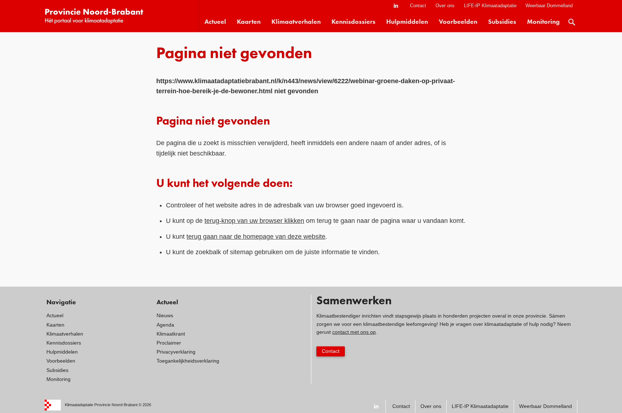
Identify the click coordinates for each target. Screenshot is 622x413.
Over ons (445, 5)
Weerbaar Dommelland (549, 5)
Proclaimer (169, 343)
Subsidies (502, 22)
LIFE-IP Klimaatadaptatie (490, 5)
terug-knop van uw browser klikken (254, 220)
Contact (418, 5)
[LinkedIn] (396, 6)
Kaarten (249, 22)
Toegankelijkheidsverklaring (188, 361)
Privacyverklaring (176, 352)
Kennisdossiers (353, 22)
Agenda (165, 325)
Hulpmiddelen (407, 22)
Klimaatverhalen (296, 22)
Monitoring (543, 22)
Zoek (572, 22)
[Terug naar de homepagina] (122, 16)
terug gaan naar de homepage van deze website (255, 236)
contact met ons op (354, 332)
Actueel (215, 22)
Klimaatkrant (171, 334)
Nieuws (165, 315)
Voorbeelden (458, 22)
